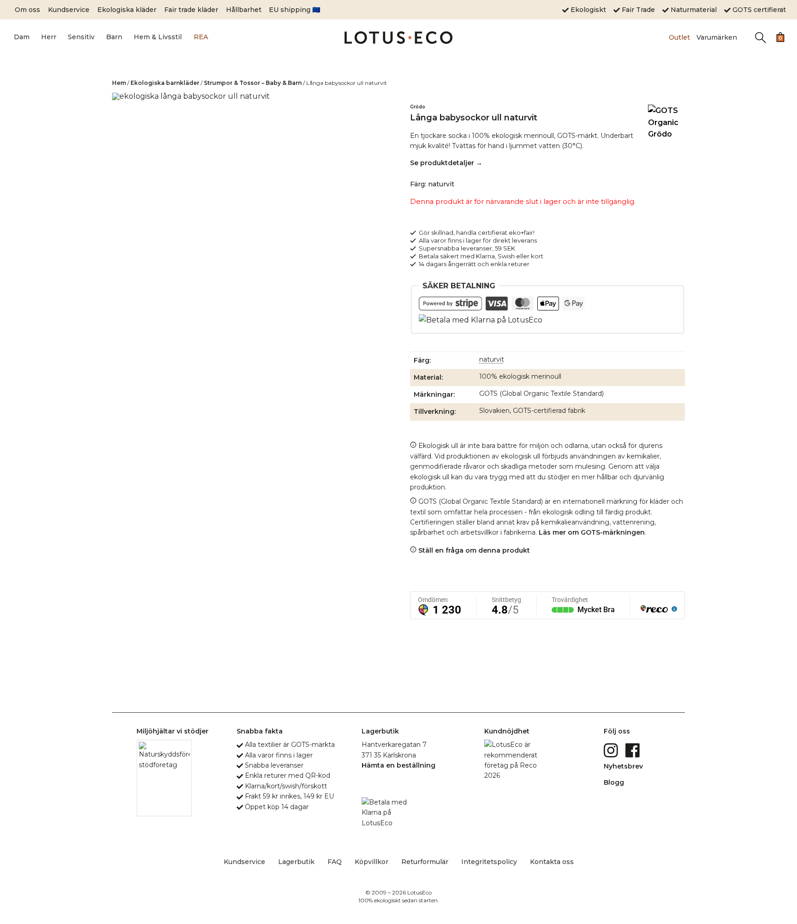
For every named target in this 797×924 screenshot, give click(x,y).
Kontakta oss (552, 862)
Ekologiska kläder (126, 10)
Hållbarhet (244, 10)
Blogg (614, 782)
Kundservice (68, 10)
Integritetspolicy (489, 862)
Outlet (679, 37)
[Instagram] (612, 749)
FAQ (334, 862)
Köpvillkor (371, 862)
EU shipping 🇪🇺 (294, 10)
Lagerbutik (296, 862)
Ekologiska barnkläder (165, 82)
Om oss (27, 10)
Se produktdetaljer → (446, 163)
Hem (119, 82)
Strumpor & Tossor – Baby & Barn (253, 82)
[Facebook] (633, 749)
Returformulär (424, 862)
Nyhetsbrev (623, 766)
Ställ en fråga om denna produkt (473, 550)
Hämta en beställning (398, 765)
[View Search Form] (760, 38)
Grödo (417, 107)
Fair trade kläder (191, 10)
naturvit (491, 359)
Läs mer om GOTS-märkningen (592, 532)
